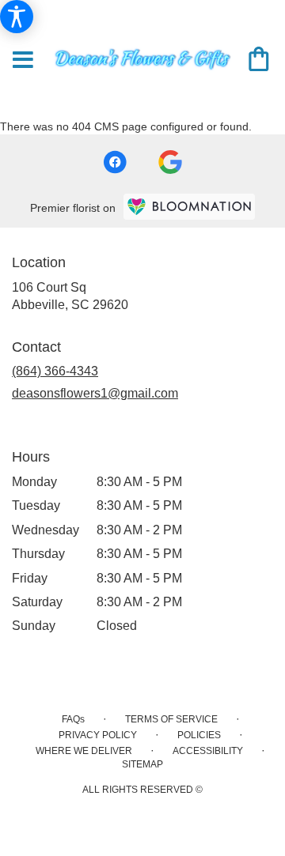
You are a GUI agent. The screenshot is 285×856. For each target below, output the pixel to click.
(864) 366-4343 (55, 371)
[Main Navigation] (23, 61)
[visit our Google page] (170, 162)
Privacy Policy (98, 735)
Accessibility (208, 750)
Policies (199, 735)
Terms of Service (171, 719)
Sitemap (142, 764)
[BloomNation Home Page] (189, 207)
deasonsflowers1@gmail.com (95, 393)
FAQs (73, 719)
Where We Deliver (84, 750)
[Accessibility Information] (16, 16)
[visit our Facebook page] (114, 162)
